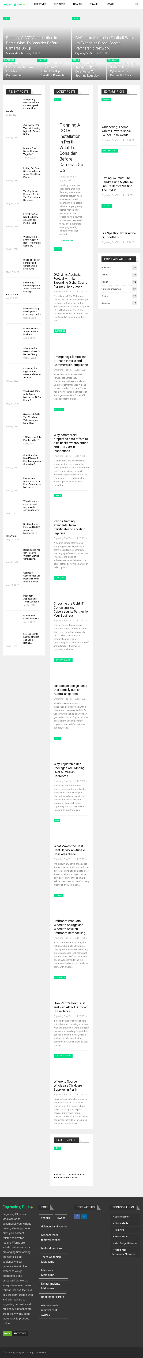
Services (58, 895)
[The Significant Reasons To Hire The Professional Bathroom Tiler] (13, 195)
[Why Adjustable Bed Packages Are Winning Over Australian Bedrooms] (72, 748)
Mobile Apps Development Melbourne (123, 1252)
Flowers (106, 99)
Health (77, 4)
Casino (104, 296)
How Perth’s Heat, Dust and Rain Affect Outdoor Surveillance (70, 1007)
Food (57, 820)
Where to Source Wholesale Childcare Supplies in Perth (68, 1085)
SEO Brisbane (121, 1236)
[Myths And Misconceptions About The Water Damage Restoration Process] (13, 286)
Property (42, 60)
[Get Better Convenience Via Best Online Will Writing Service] (13, 576)
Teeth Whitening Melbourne (51, 1259)
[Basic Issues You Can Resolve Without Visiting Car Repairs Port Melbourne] (13, 554)
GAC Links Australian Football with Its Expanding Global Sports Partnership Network (104, 43)
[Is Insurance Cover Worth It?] (13, 619)
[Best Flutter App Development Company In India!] (13, 312)
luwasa (61, 1218)
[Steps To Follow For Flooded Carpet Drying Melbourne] (13, 264)
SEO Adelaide (121, 1223)
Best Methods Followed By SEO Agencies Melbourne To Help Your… (23, 530)
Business (59, 4)
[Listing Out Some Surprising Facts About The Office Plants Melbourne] (13, 172)
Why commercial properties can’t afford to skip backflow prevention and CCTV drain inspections (71, 443)
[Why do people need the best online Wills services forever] (13, 505)
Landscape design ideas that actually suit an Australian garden (70, 690)
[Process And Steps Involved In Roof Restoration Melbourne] (13, 482)
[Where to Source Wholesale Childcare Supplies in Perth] (72, 1066)
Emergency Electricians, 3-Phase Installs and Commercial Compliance (19, 71)
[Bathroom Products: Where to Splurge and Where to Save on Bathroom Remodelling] (72, 905)
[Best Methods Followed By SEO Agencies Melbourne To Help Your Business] (13, 528)
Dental (104, 274)
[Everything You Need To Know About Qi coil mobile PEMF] (13, 218)
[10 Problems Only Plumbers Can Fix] (13, 441)
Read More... (68, 240)
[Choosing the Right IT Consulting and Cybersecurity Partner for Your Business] (123, 69)
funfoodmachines (51, 1248)
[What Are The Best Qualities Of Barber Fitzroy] (13, 352)
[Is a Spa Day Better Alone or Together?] (13, 152)
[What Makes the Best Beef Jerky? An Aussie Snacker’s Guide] (72, 830)
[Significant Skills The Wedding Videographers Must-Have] (13, 418)
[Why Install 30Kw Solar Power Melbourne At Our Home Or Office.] (13, 395)
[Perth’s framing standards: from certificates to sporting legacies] (89, 69)
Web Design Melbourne (126, 1243)
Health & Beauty (109, 150)
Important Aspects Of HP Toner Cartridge (31, 598)
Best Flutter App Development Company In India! (32, 311)
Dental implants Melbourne (50, 1286)
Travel (94, 4)
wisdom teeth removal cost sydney (49, 1310)
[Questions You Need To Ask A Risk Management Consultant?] (13, 459)
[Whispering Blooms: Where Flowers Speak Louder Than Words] (13, 103)
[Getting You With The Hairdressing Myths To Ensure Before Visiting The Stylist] (13, 129)
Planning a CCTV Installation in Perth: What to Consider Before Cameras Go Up (32, 43)
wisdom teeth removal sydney (51, 1237)
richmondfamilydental (54, 1226)
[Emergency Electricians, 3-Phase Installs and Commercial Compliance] (19, 69)
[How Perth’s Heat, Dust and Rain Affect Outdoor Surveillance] (72, 987)
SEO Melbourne (122, 1217)
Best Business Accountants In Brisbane (31, 331)
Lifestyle (40, 4)
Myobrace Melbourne (47, 1273)
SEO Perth (120, 1230)
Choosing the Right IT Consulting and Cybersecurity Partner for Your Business (123, 71)
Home (6, 18)
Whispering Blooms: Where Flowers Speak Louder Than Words (116, 131)
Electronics (9, 60)
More (110, 4)
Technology (112, 60)
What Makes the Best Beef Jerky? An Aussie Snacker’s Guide (69, 850)
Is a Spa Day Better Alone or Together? (30, 151)
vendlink (46, 1218)
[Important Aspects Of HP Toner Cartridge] (13, 599)
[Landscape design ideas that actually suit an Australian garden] (72, 670)
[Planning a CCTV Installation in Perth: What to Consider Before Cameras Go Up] (71, 107)
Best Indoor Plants (52, 1297)
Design (76, 60)
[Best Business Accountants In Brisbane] (13, 332)
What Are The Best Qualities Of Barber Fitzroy (31, 351)
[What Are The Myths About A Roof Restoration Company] (13, 240)
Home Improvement (63, 660)
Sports (76, 18)
